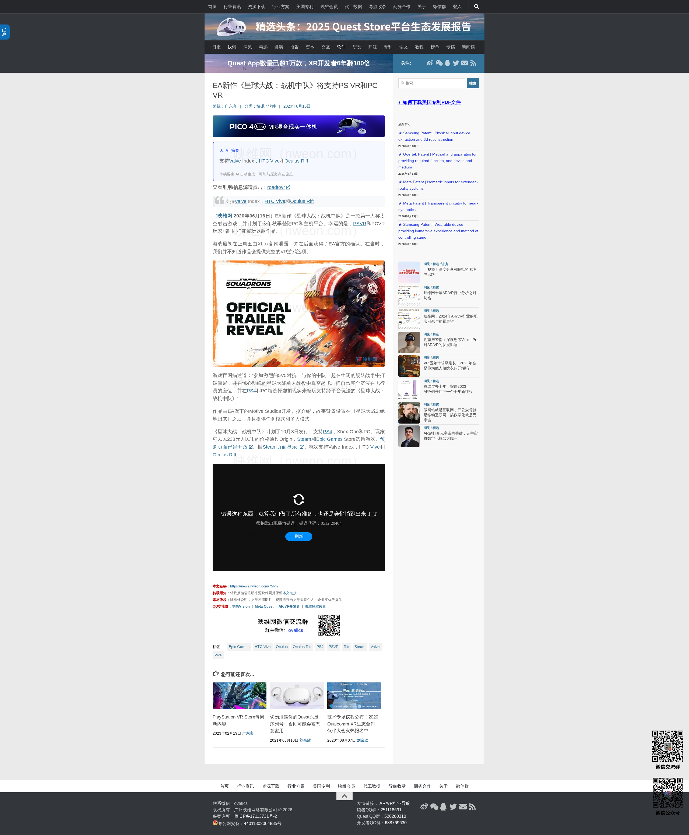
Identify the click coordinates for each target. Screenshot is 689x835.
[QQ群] (447, 63)
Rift (232, 454)
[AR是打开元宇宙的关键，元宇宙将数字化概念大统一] (409, 436)
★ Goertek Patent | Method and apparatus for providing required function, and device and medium (437, 160)
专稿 (450, 47)
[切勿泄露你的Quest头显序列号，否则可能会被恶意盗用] (297, 696)
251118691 (391, 810)
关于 (421, 6)
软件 (341, 47)
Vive (375, 447)
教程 (419, 47)
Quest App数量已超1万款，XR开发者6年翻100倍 (298, 63)
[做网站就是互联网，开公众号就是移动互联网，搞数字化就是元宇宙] (409, 413)
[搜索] (476, 6)
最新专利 (404, 124)
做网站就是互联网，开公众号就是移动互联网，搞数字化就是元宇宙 (450, 415)
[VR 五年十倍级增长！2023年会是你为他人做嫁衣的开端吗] (409, 366)
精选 (263, 47)
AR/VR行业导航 (394, 803)
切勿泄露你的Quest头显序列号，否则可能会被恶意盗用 (295, 723)
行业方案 (280, 6)
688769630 (396, 822)
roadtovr (276, 187)
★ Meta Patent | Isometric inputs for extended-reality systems (438, 185)
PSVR (359, 223)
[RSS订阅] (473, 63)
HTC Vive (269, 161)
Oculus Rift (296, 161)
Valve (235, 161)
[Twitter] (456, 63)
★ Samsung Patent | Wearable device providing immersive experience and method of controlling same (438, 231)
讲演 (279, 47)
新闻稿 (468, 47)
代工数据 (353, 6)
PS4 (251, 390)
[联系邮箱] (464, 63)
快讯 (232, 47)
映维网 (224, 216)
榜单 (435, 47)
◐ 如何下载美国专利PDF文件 (429, 102)
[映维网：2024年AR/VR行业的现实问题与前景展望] (409, 319)
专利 (388, 47)
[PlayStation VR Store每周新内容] (239, 696)
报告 (294, 47)
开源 (372, 47)
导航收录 (377, 6)
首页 (212, 6)
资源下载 (256, 6)
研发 (357, 47)
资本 (310, 47)
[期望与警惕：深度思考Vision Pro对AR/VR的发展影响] (409, 342)
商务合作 (401, 6)
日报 (216, 47)
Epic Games (329, 439)
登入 (457, 6)
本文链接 (290, 593)
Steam (304, 439)
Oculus (220, 454)
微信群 (439, 6)
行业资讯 (232, 6)
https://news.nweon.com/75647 (254, 586)
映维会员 (329, 6)
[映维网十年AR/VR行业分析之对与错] (409, 295)
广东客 (231, 106)
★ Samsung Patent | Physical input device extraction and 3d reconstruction (434, 136)
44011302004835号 (263, 823)
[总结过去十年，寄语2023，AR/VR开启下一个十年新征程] (409, 389)
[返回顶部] (344, 796)
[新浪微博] (430, 63)
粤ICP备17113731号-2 (255, 816)
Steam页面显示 (280, 447)
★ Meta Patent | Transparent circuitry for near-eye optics (438, 206)
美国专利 (305, 6)
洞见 (247, 47)
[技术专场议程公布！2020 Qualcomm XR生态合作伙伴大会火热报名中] (354, 696)
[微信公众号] (438, 63)
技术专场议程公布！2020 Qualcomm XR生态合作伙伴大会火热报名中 (352, 723)
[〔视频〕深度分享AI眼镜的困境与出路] (409, 272)
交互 (325, 47)
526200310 (395, 816)
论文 (403, 47)
